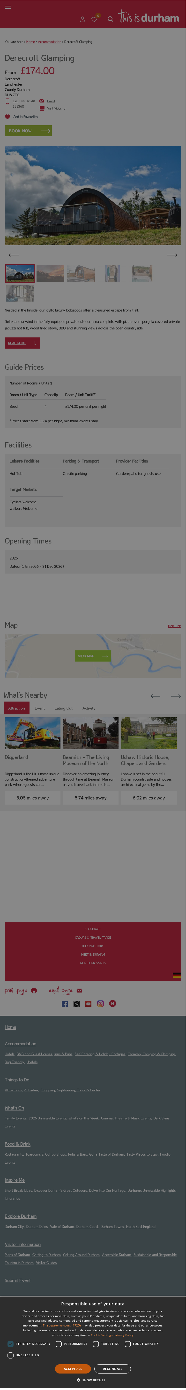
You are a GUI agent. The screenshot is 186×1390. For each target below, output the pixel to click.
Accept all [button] (73, 1369)
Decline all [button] (112, 1369)
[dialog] (93, 1342)
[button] (92, 1379)
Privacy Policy (124, 1335)
